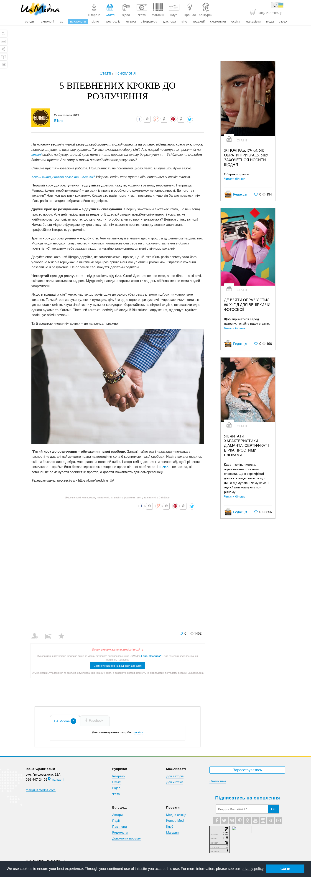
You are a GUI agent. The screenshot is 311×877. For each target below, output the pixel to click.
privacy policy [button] (253, 869)
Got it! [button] (285, 869)
